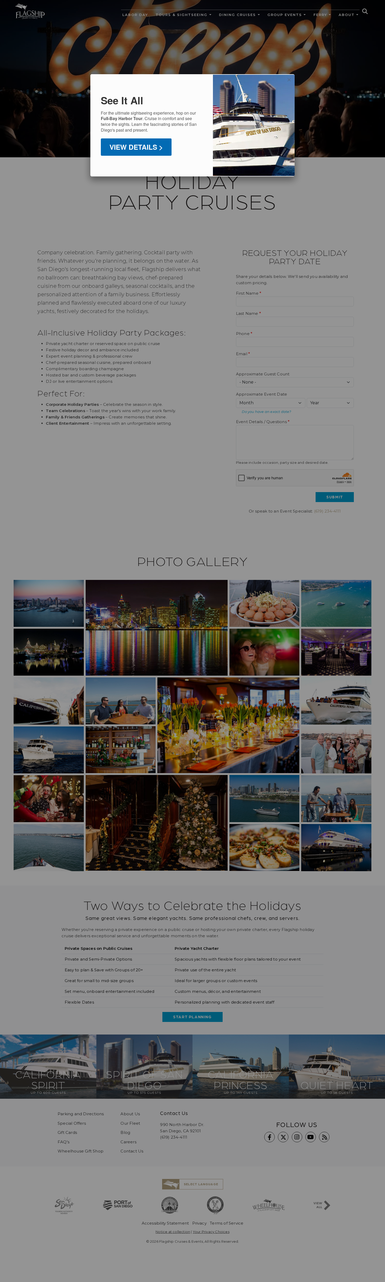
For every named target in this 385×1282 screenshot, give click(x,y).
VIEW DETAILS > (136, 147)
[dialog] (192, 125)
